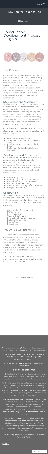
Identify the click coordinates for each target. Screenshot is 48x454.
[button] (40, 4)
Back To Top (38, 451)
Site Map (5, 444)
